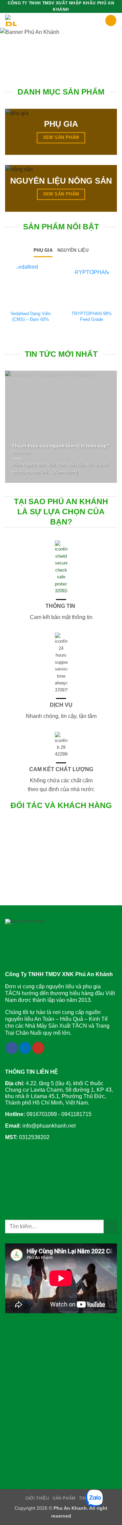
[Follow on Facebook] (12, 1048)
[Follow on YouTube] (38, 1048)
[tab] (43, 250)
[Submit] (110, 1226)
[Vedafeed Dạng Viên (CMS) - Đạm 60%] (30, 283)
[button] (101, 21)
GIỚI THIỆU (37, 1498)
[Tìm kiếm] (110, 20)
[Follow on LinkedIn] (25, 1048)
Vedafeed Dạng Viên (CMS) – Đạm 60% (30, 316)
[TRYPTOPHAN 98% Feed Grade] (91, 283)
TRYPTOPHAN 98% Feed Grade (92, 316)
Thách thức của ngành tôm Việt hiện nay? (60, 446)
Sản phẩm (64, 1498)
